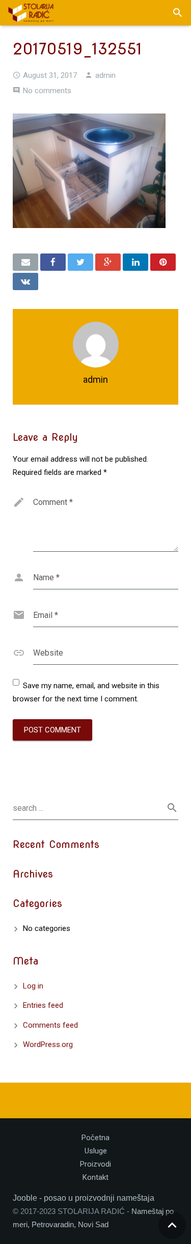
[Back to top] (172, 1225)
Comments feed (50, 1025)
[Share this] (53, 262)
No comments (47, 90)
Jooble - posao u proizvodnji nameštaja (83, 1198)
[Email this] (25, 262)
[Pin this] (163, 262)
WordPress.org (48, 1044)
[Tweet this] (80, 262)
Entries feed (43, 1005)
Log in (33, 986)
